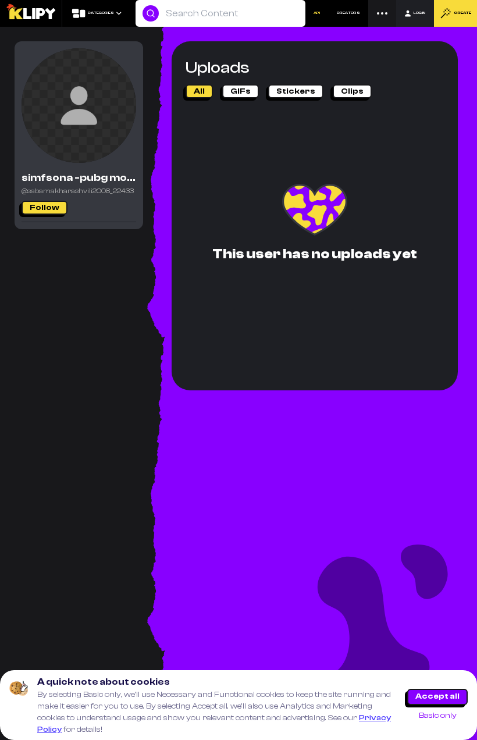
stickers (295, 91)
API (317, 12)
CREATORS (348, 12)
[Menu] (382, 13)
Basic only (438, 715)
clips (352, 91)
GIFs (240, 91)
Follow (44, 207)
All (199, 91)
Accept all (437, 696)
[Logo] (30, 13)
